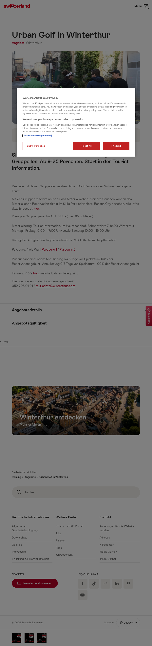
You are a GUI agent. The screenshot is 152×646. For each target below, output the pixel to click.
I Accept (116, 146)
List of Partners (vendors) (37, 135)
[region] (76, 122)
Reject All (86, 146)
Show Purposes (36, 146)
